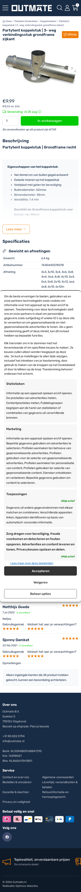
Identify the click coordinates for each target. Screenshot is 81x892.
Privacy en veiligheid (16, 802)
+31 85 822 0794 (13, 736)
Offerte (72, 34)
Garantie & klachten (15, 792)
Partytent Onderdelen (26, 21)
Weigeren (41, 582)
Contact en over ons (15, 777)
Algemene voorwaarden (58, 777)
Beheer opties (40, 594)
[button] (9, 68)
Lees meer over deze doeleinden (31, 563)
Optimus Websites (27, 885)
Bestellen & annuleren (16, 782)
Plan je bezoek (39, 726)
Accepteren (40, 571)
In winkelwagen (50, 121)
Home (8, 21)
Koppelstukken (48, 21)
